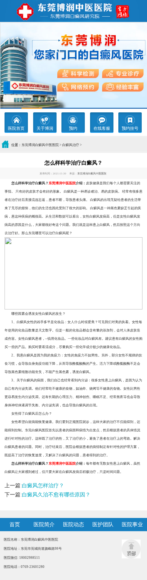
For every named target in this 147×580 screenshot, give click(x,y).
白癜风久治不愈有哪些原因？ (56, 495)
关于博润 (45, 128)
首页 (14, 524)
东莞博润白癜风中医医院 (40, 145)
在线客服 (101, 128)
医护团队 (102, 524)
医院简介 (44, 524)
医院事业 (132, 524)
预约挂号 (130, 128)
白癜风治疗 (70, 145)
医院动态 (73, 524)
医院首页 (16, 128)
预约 (73, 128)
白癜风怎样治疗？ (43, 485)
